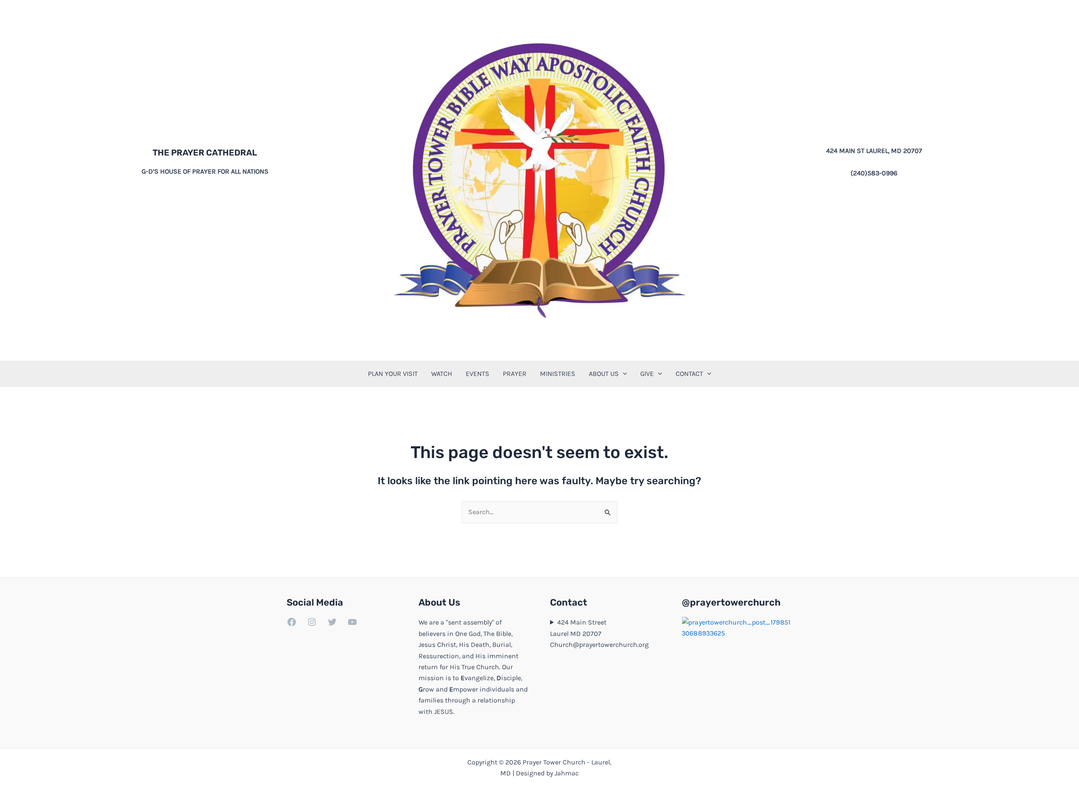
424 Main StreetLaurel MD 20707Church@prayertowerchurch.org (599, 633)
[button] (623, 373)
